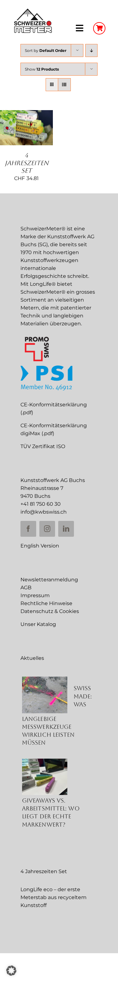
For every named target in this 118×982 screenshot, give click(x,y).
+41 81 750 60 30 (40, 504)
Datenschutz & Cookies (49, 611)
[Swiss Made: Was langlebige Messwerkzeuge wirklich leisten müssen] (44, 695)
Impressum (35, 595)
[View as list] (64, 84)
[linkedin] (66, 529)
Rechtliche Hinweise (46, 603)
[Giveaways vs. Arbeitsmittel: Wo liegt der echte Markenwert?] (44, 777)
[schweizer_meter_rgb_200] (33, 11)
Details (26, 135)
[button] (11, 970)
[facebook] (28, 529)
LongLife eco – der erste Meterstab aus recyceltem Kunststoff (53, 897)
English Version (39, 546)
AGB (25, 588)
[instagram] (47, 529)
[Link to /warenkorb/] (99, 28)
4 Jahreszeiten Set (26, 163)
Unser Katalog (38, 624)
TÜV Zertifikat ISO (42, 446)
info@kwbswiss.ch (43, 512)
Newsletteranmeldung (49, 580)
